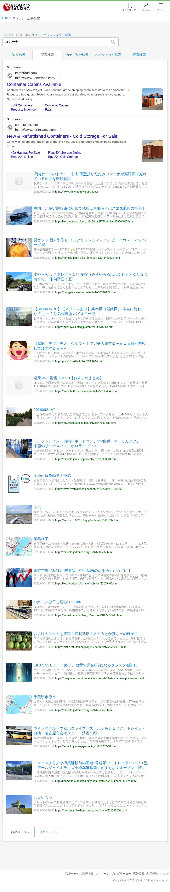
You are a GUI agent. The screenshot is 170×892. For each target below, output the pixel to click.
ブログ (8, 35)
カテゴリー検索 (77, 55)
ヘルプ (164, 873)
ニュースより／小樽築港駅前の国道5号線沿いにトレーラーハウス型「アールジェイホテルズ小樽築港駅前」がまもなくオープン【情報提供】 (91, 765)
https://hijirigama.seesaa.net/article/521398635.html (86, 292)
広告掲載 (138, 873)
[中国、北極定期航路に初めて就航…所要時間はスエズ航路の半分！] (19, 224)
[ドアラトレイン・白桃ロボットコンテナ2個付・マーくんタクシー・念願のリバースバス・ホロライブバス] (19, 457)
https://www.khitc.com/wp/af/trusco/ (76, 191)
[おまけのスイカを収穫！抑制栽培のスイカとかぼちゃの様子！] (19, 649)
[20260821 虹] (19, 425)
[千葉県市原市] (19, 712)
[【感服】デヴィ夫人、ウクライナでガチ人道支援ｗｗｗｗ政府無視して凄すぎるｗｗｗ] (19, 359)
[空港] (19, 523)
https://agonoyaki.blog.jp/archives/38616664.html (84, 326)
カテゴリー (33, 35)
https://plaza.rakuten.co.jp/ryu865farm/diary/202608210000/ (90, 646)
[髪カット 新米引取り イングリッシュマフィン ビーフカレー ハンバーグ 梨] (19, 255)
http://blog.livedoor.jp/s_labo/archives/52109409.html (86, 583)
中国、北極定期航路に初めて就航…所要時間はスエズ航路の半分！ (90, 208)
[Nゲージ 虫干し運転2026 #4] (19, 618)
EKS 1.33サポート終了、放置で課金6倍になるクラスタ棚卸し (85, 665)
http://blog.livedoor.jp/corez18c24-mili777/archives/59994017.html (94, 221)
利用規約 (152, 873)
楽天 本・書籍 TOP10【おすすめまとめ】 (68, 378)
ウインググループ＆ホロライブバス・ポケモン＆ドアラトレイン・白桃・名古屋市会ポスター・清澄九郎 (90, 730)
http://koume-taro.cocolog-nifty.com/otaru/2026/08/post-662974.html (95, 780)
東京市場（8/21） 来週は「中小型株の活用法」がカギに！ (82, 571)
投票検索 (139, 55)
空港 (37, 507)
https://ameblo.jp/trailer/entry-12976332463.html (83, 710)
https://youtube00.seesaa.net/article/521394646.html (86, 391)
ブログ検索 (17, 55)
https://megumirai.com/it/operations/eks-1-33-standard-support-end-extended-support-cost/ (109, 678)
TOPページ (72, 873)
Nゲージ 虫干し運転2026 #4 (57, 602)
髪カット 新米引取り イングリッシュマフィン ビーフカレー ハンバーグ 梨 (90, 242)
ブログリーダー (121, 873)
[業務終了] (19, 554)
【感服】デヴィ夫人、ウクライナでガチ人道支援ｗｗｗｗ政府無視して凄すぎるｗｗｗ (90, 346)
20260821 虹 (44, 410)
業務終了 (41, 539)
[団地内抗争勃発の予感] (19, 491)
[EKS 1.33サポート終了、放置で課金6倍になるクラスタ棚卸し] (19, 681)
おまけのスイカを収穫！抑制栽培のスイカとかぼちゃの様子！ (86, 634)
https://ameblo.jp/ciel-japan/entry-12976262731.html (86, 746)
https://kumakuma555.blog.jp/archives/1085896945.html (88, 615)
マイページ (102, 873)
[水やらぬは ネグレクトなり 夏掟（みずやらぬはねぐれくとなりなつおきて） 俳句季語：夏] (19, 290)
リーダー (130, 10)
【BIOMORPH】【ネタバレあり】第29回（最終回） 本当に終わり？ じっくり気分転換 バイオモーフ (87, 311)
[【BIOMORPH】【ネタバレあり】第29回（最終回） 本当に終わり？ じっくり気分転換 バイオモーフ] (19, 325)
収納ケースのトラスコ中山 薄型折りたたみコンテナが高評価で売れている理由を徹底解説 (90, 176)
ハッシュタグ (53, 35)
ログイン (146, 10)
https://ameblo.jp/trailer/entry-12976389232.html (83, 552)
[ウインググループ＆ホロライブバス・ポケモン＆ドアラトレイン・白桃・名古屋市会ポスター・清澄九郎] (19, 744)
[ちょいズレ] (19, 813)
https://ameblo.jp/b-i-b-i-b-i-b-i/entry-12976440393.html (87, 257)
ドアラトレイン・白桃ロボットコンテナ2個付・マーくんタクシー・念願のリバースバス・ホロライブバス (91, 443)
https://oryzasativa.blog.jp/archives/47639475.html (85, 422)
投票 (68, 35)
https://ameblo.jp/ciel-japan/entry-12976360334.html (86, 459)
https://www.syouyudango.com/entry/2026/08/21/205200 (88, 488)
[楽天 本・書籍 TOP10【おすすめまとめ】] (19, 394)
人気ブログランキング (16, 7)
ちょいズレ (43, 797)
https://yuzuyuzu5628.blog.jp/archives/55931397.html (87, 520)
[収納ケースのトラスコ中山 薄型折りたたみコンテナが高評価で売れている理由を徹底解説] (19, 189)
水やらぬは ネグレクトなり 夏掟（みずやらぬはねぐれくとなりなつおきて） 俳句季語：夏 (91, 276)
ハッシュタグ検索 (108, 55)
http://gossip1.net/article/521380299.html (79, 361)
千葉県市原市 (45, 697)
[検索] (112, 42)
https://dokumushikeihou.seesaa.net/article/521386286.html (91, 810)
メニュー (161, 10)
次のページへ (48, 832)
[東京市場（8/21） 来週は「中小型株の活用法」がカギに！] (19, 586)
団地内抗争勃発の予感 (52, 476)
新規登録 (87, 873)
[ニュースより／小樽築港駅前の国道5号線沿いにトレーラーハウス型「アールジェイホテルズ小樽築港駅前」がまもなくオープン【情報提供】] (19, 779)
